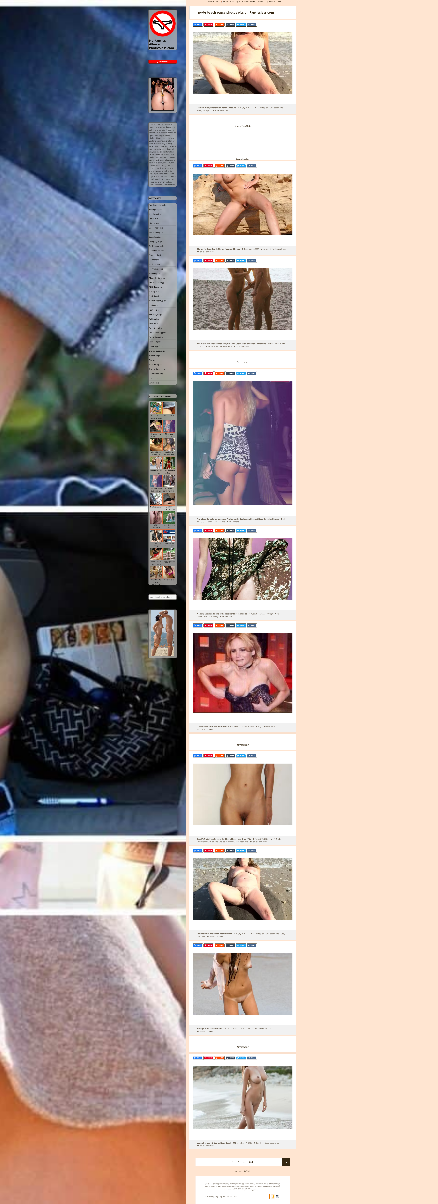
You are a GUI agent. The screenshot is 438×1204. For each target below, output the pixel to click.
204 (251, 1162)
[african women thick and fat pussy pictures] (156, 426)
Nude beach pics (156, 296)
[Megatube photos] (169, 426)
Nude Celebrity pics (157, 300)
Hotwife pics (154, 273)
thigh (210, 521)
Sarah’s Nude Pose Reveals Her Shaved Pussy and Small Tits (224, 839)
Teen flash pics (155, 364)
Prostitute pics (155, 328)
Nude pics (153, 305)
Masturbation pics (157, 278)
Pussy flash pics (156, 337)
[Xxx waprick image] (156, 535)
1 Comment (234, 521)
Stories (152, 360)
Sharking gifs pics (156, 346)
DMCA (242, 1190)
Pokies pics (154, 319)
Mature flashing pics (158, 282)
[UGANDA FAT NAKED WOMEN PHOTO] (156, 408)
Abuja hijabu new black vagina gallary (156, 454)
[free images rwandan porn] (169, 535)
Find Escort (154, 259)
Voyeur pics (154, 383)
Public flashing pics (157, 332)
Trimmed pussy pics (157, 369)
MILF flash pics (155, 287)
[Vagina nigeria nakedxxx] (169, 463)
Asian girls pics (155, 209)
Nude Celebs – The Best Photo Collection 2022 (217, 726)
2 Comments (227, 616)
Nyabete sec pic (156, 507)
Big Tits (246, 1171)
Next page (286, 1162)
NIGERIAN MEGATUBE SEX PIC (169, 491)
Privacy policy (249, 1190)
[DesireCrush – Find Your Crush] (162, 94)
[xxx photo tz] (169, 408)
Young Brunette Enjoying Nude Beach (214, 1143)
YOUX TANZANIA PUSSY (156, 527)
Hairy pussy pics (156, 269)
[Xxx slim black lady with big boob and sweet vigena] (156, 481)
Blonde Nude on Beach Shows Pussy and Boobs (218, 249)
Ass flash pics (155, 214)
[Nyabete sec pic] (156, 499)
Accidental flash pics (158, 205)
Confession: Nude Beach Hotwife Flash (214, 933)
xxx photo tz (169, 416)
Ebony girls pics (156, 255)
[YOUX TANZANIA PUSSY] (156, 517)
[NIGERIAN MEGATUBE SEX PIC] (169, 481)
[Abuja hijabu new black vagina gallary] (156, 444)
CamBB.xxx (261, 1)
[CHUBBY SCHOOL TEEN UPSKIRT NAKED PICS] (169, 499)
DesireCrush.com (230, 1)
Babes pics (153, 218)
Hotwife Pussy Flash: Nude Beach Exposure (216, 107)
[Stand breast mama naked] (169, 444)
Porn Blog (153, 323)
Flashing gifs (154, 264)
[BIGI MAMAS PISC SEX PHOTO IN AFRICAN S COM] (156, 572)
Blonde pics (154, 223)
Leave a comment (222, 110)
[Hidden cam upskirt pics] (156, 463)
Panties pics (154, 310)
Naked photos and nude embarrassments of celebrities (222, 614)
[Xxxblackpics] (169, 572)
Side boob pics (155, 355)
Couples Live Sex (242, 159)
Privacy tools (257, 1190)
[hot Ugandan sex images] (156, 554)
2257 (238, 1190)
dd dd (265, 249)
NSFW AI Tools (275, 1)
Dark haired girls (156, 246)
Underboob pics (156, 373)
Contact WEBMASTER (229, 1190)
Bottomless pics (156, 232)
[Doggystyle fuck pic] (169, 554)
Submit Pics (163, 62)
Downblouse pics (156, 250)
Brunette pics (155, 237)
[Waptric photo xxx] (169, 517)
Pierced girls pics (156, 314)
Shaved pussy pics (157, 351)
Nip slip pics (154, 291)
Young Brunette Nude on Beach (211, 1028)
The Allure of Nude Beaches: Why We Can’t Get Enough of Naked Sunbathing (231, 343)
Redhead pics (155, 342)
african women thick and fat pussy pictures (156, 436)
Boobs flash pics (156, 228)
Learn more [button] (430, 1203)
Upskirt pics (154, 378)
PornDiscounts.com (247, 1)
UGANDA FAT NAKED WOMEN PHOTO (156, 418)
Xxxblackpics (169, 580)
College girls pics (156, 241)
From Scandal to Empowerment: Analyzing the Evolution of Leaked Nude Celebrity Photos (238, 519)
